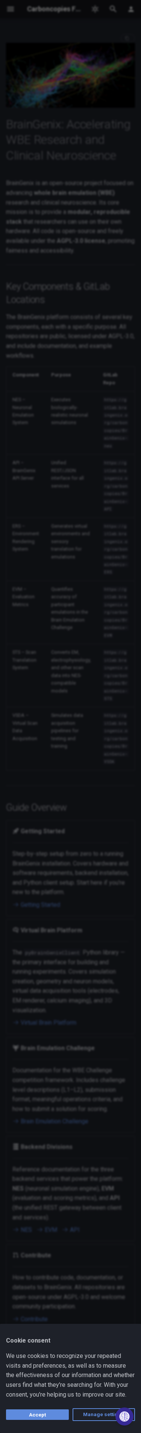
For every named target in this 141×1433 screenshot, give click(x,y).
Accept (37, 1415)
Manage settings (103, 1414)
